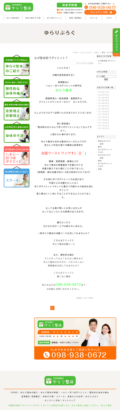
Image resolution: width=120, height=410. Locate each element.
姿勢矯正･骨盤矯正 (30, 396)
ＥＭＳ (101, 152)
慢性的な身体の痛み (99, 392)
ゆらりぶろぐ (92, 396)
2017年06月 (103, 120)
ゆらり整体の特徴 (49, 392)
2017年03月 (103, 128)
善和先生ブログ (104, 141)
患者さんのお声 (75, 396)
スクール (94, 18)
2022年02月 (103, 95)
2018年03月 (103, 109)
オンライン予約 (52, 400)
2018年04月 (103, 106)
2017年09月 (103, 112)
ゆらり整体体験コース (63, 244)
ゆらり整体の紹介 (29, 392)
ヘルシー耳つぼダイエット (74, 392)
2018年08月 (103, 100)
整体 (100, 147)
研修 (101, 144)
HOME (14, 392)
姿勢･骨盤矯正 (75, 18)
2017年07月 (103, 117)
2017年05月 (103, 123)
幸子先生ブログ (104, 155)
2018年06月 (103, 103)
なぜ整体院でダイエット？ (51, 58)
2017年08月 (103, 114)
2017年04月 (103, 126)
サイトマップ (68, 400)
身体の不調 (48, 396)
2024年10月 (103, 92)
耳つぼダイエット (54, 18)
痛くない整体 (64, 276)
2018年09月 (103, 98)
